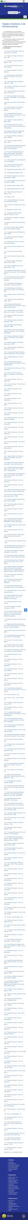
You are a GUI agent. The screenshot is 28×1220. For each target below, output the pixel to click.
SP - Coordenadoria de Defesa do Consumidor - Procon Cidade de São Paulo (13, 1123)
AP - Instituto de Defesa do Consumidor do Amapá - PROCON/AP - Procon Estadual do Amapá (14, 97)
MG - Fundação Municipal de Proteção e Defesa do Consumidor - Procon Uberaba (14, 352)
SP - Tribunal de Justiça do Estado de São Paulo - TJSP (14, 994)
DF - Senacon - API (9, 196)
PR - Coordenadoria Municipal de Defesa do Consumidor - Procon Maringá (14, 636)
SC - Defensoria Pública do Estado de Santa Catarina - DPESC (13, 977)
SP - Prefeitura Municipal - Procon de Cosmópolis (13, 1028)
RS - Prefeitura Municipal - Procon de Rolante (13, 893)
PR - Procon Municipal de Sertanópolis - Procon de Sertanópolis (14, 725)
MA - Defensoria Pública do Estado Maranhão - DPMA (13, 325)
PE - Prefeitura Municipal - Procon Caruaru (12, 602)
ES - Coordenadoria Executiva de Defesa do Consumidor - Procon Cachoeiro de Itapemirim (14, 278)
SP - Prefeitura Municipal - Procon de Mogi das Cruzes (15, 1052)
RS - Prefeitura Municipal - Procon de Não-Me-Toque (13, 879)
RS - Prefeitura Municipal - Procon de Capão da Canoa (13, 921)
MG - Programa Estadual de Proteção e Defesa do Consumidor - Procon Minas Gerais (14, 337)
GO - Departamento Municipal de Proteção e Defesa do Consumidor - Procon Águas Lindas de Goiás (14, 305)
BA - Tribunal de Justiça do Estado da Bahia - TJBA (13, 120)
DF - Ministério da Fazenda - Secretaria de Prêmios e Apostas (14, 242)
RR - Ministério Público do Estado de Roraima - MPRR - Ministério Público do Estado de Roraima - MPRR (13, 838)
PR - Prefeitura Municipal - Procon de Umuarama (13, 660)
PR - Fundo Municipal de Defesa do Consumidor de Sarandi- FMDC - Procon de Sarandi (15, 689)
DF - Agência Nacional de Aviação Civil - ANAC (14, 247)
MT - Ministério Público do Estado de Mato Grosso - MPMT (15, 525)
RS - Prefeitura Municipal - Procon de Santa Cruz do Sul (13, 898)
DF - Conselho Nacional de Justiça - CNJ (15, 169)
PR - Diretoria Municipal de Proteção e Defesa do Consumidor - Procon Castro (14, 645)
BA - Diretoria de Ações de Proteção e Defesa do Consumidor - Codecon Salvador (13, 108)
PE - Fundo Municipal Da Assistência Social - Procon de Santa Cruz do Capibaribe (13, 581)
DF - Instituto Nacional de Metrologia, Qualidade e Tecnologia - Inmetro (13, 165)
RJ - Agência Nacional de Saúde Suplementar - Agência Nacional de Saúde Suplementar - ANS (14, 776)
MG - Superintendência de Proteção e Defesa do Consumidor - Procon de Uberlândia (13, 457)
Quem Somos (11, 1191)
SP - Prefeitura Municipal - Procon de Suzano (13, 1100)
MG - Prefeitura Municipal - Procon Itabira (13, 404)
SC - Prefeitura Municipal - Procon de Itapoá (13, 956)
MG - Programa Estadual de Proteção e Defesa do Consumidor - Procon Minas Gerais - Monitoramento (14, 469)
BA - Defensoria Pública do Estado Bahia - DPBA (14, 103)
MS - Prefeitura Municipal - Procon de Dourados (13, 485)
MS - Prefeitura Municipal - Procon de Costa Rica (13, 480)
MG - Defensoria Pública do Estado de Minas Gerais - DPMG (14, 343)
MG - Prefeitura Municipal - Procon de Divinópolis (13, 432)
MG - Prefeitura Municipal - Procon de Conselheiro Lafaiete (13, 418)
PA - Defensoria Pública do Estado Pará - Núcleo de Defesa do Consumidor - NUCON (14, 536)
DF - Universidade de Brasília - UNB (13, 172)
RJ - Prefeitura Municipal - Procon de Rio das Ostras (14, 754)
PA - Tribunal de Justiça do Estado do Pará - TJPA (15, 541)
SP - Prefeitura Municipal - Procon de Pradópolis (13, 1057)
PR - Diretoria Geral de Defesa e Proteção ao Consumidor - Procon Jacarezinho (14, 650)
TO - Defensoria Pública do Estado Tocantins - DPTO (13, 1148)
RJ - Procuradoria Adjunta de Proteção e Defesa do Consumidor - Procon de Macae (14, 765)
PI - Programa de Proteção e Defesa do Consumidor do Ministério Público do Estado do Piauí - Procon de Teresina (15, 625)
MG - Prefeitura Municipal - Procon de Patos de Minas (13, 447)
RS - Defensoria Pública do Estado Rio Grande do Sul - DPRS (14, 844)
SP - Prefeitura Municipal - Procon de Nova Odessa (13, 1090)
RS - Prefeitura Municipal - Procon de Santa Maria (13, 903)
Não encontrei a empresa (13, 1165)
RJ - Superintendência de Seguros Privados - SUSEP (13, 781)
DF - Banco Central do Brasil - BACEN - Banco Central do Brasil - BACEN (14, 228)
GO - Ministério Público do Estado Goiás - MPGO (14, 295)
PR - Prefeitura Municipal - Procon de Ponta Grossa (13, 708)
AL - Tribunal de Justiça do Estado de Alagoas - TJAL (13, 61)
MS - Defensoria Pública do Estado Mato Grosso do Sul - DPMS (14, 500)
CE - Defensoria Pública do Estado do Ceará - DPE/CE (13, 136)
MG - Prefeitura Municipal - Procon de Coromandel (13, 423)
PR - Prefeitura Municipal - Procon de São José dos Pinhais (14, 730)
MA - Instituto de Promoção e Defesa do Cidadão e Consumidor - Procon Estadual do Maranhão (14, 331)
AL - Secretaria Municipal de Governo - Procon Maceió (14, 66)
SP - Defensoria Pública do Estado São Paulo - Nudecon (14, 1004)
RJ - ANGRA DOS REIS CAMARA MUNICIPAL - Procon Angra (12, 799)
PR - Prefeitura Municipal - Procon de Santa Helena (13, 684)
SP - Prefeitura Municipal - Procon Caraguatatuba (12, 1018)
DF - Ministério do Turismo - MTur (13, 209)
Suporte (10, 1170)
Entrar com (13, 12)
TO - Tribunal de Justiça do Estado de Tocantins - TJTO (13, 1143)
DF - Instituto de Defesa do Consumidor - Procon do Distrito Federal (14, 200)
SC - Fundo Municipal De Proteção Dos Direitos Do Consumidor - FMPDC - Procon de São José (14, 946)
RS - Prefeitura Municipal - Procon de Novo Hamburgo (13, 884)
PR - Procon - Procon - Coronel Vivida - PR (14, 698)
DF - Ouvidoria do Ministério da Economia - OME (14, 205)
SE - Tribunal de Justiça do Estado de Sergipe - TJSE (13, 989)
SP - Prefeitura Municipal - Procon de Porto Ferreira (13, 1095)
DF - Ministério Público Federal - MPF (14, 185)
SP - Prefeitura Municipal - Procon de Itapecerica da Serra (13, 1033)
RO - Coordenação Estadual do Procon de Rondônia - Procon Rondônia (15, 832)
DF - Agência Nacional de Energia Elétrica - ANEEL (14, 223)
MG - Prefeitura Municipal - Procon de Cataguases (13, 413)
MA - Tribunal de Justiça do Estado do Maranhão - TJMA (13, 320)
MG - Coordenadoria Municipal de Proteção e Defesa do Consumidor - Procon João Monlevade (14, 363)
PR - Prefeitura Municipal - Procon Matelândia (12, 664)
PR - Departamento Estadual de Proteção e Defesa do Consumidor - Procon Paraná (14, 735)
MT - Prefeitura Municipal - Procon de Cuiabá (13, 509)
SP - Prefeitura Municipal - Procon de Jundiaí (13, 1129)
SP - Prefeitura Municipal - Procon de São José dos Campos (14, 1066)
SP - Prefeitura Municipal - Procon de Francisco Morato (13, 1117)
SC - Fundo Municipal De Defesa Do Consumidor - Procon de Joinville (13, 940)
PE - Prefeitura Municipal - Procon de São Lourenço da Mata (14, 591)
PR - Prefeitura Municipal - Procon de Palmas (13, 679)
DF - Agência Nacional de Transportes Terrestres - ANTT (13, 237)
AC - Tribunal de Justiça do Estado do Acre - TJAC (13, 56)
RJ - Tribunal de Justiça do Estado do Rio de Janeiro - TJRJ (14, 749)
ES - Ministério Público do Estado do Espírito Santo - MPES (13, 261)
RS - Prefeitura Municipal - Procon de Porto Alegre (13, 888)
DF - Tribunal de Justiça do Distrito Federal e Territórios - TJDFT (13, 213)
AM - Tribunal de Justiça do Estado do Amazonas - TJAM (13, 82)
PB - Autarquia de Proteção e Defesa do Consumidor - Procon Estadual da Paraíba (14, 556)
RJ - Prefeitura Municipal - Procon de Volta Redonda (15, 759)
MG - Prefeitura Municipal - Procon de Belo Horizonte (13, 408)
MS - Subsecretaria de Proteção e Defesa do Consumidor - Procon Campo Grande (14, 490)
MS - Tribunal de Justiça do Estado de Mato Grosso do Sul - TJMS (13, 495)
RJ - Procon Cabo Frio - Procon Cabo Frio (13, 770)
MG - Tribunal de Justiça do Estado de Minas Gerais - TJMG (14, 348)
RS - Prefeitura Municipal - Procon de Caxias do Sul (13, 858)
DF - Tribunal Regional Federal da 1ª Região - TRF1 (13, 192)
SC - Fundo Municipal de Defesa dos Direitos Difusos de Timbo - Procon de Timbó (13, 962)
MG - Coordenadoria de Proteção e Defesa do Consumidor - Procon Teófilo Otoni (13, 374)
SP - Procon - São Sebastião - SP (13, 1114)
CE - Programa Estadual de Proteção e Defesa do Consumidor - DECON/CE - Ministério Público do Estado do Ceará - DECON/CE (14, 154)
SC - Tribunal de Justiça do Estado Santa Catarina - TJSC (14, 930)
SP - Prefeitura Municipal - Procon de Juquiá (13, 1047)
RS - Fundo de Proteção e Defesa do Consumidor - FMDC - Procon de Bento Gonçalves (13, 864)
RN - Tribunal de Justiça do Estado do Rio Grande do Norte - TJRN (14, 813)
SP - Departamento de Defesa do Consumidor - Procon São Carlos (12, 1138)
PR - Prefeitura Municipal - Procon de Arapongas (13, 674)
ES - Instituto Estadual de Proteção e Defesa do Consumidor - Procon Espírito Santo (14, 289)
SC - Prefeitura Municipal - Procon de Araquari (13, 935)
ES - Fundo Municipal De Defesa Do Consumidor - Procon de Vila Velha (13, 284)
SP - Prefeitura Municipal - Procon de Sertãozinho (13, 1076)
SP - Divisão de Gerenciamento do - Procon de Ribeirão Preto (13, 999)
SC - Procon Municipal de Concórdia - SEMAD (13, 967)
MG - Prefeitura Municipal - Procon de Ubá (13, 452)
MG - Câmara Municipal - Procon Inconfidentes (12, 399)
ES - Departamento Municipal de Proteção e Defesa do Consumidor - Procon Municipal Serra (15, 272)
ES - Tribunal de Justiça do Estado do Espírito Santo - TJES (13, 266)
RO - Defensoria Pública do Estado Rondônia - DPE (13, 828)
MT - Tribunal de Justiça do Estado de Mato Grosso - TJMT (13, 504)
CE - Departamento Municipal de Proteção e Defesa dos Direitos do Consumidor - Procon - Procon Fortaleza (15, 147)
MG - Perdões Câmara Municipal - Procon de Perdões (14, 368)
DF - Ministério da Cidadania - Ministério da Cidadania (14, 218)
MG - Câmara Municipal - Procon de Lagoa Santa (13, 380)
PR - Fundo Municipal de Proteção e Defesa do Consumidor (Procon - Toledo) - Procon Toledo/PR (14, 720)
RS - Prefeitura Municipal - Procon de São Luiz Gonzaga (14, 913)
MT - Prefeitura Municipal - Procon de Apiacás (13, 530)
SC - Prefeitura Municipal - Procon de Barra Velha (13, 951)
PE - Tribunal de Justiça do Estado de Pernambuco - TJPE (13, 575)
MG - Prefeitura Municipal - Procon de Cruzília (13, 428)
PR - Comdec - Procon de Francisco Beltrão (13, 640)
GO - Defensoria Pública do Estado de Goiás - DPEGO (13, 316)
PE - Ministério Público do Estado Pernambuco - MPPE (12, 607)
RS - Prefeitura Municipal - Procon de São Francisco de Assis (14, 908)
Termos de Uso (11, 1200)
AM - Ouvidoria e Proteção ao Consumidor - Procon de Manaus (15, 87)
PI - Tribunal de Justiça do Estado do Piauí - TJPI (15, 620)
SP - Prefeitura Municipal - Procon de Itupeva (13, 1037)
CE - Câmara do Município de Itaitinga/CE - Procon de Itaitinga (14, 160)
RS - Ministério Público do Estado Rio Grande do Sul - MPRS (13, 848)
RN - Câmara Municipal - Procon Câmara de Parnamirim (14, 818)
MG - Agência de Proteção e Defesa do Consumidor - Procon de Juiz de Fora (14, 463)
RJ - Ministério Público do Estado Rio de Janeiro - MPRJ (14, 744)
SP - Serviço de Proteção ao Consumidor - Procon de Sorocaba (15, 1105)
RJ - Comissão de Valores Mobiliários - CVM (14, 740)
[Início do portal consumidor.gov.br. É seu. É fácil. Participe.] (14, 6)
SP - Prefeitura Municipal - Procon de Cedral (13, 1023)
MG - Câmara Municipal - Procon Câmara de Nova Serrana (14, 384)
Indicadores (10, 1162)
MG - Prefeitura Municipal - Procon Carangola (13, 389)
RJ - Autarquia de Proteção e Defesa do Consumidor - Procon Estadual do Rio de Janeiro (14, 787)
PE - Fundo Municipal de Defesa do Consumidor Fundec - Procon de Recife (13, 586)
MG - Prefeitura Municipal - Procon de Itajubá (13, 437)
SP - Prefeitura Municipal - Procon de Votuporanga (13, 1085)
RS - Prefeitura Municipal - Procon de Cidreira (13, 869)
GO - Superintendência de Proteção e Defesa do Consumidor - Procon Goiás (13, 311)
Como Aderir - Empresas (13, 1166)
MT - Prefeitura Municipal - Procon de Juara (13, 514)
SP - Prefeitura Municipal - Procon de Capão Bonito (13, 1009)
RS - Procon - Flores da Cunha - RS (13, 917)
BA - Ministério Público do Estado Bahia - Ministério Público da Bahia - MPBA (14, 131)
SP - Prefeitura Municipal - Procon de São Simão (14, 1071)
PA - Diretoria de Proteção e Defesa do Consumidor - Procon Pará (14, 551)
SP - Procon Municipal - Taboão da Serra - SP (15, 1109)
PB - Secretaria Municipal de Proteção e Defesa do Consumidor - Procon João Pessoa (14, 561)
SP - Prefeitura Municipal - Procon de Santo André (13, 1061)
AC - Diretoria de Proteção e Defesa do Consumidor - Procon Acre (14, 51)
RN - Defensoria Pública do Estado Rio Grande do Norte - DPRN (14, 808)
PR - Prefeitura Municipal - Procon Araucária (12, 655)
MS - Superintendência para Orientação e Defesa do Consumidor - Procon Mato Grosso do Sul (14, 475)
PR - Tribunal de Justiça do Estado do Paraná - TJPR (13, 703)
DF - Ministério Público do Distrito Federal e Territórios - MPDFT (14, 181)
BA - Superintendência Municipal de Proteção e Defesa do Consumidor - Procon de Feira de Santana (14, 115)
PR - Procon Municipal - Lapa (12, 694)
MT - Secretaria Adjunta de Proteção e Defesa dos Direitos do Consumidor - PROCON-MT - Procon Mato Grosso (14, 520)
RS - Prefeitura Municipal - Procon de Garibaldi (13, 874)
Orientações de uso (12, 1204)
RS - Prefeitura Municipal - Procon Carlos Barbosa (14, 853)
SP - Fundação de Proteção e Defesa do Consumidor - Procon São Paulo (14, 1133)
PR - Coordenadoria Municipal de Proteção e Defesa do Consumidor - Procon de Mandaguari (14, 713)
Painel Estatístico (12, 1163)
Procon (11, 1152)
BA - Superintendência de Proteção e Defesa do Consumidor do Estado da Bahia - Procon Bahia (14, 126)
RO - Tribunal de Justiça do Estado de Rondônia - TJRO (13, 823)
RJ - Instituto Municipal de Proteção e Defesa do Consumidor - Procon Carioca (14, 804)
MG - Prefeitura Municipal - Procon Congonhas (13, 394)
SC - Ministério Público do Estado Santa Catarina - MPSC (14, 972)
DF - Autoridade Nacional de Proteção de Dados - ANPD (14, 232)
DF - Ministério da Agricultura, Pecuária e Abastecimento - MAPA (14, 176)
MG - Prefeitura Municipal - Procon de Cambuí (13, 357)
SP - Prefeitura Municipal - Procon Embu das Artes (14, 1013)
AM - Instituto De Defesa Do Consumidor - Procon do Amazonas (14, 91)
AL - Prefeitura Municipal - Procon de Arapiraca (13, 71)
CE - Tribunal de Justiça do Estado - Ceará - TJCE (13, 141)
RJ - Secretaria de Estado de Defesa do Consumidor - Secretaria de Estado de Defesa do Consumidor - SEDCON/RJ (14, 793)
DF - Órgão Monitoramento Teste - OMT (14, 188)
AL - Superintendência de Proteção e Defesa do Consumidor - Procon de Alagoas (13, 76)
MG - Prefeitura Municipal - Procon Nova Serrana (14, 442)
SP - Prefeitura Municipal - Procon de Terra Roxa (13, 1081)
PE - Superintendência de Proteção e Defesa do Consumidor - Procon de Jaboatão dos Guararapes (13, 597)
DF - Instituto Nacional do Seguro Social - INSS (14, 256)
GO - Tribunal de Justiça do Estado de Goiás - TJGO (13, 300)
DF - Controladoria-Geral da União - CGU (13, 252)
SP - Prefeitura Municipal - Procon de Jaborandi (13, 1042)
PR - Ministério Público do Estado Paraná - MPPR (15, 631)
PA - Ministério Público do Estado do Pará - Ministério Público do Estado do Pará (14, 546)
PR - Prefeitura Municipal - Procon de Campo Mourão (13, 669)
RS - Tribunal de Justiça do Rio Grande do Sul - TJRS (15, 925)
